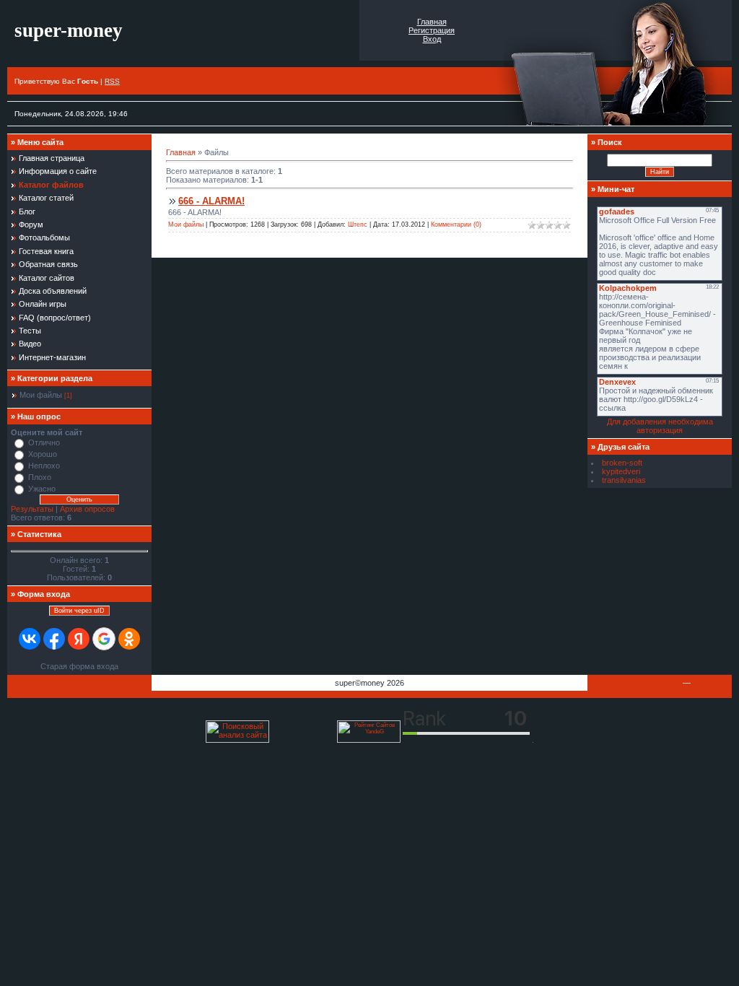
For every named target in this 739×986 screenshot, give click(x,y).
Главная (432, 21)
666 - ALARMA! (211, 201)
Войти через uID (79, 610)
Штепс (357, 224)
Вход (432, 39)
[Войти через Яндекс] (78, 639)
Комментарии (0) (456, 224)
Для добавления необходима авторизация (660, 426)
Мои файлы (40, 395)
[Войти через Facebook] (54, 639)
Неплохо (44, 465)
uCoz (702, 683)
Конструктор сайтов (644, 683)
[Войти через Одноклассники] (129, 639)
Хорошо (42, 454)
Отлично (44, 442)
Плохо (39, 477)
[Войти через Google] (103, 638)
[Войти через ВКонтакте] (29, 639)
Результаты (32, 509)
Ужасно (42, 488)
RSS (112, 81)
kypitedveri (621, 471)
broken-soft (622, 462)
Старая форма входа (79, 666)
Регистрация (431, 30)
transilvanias (624, 480)
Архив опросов (87, 509)
